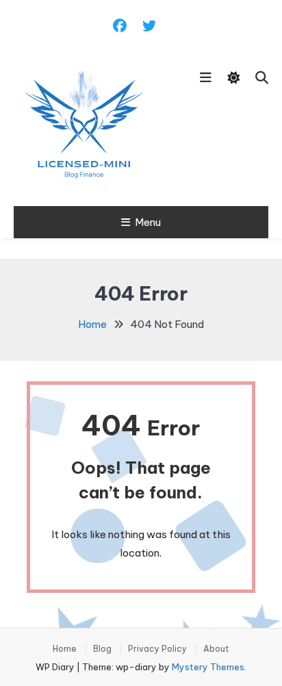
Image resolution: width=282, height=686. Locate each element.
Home (65, 649)
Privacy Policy (157, 649)
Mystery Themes (208, 666)
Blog (102, 649)
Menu (148, 222)
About (216, 649)
